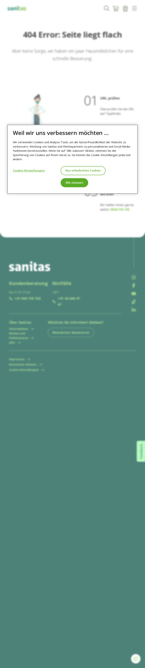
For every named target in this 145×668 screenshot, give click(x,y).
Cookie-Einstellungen (29, 170)
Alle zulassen (74, 182)
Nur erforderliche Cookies (83, 170)
